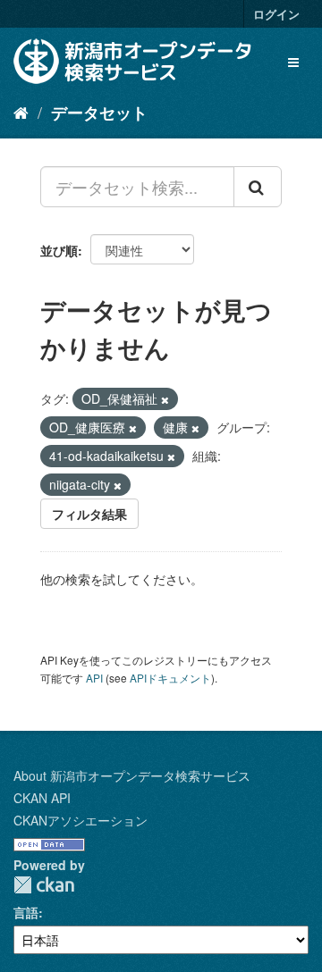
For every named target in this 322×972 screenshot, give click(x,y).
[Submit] (257, 186)
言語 (25, 912)
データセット (99, 112)
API (94, 677)
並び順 (59, 250)
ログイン (276, 13)
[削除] (165, 399)
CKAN (43, 885)
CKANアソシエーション (80, 820)
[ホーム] (21, 111)
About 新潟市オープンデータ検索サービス (131, 775)
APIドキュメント (170, 677)
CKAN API (42, 798)
